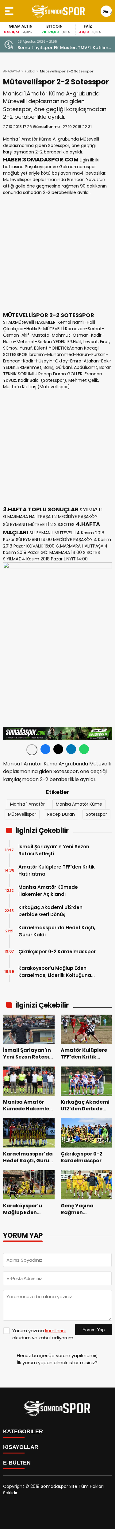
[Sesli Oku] (31, 749)
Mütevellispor (22, 814)
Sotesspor (96, 814)
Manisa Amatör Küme (79, 804)
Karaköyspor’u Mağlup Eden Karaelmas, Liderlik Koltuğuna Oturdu (54, 972)
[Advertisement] (57, 253)
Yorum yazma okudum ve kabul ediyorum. (43, 1334)
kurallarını (55, 1330)
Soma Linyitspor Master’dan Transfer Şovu (64, 48)
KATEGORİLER (23, 1431)
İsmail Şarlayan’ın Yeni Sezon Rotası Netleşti (53, 850)
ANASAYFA (11, 71)
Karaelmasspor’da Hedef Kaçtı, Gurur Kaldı (56, 931)
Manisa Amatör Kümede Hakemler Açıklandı (48, 890)
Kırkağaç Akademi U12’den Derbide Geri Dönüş (50, 911)
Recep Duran (61, 814)
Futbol (30, 71)
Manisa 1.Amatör (27, 804)
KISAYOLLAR (20, 1447)
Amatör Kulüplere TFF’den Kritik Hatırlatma (56, 870)
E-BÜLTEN (17, 1463)
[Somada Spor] (58, 11)
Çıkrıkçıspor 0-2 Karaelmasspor (57, 951)
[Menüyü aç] (10, 11)
